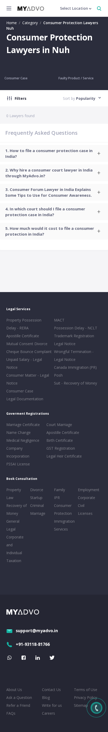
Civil (81, 505)
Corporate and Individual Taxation (15, 548)
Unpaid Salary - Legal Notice (24, 363)
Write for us (52, 705)
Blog (46, 697)
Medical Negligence (22, 440)
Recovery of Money (16, 509)
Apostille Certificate (22, 335)
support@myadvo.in (37, 631)
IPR (57, 497)
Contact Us (51, 689)
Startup (36, 497)
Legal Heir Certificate (64, 456)
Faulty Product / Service (76, 78)
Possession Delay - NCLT (75, 327)
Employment (88, 489)
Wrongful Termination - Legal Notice (74, 355)
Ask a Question (19, 697)
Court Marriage (59, 424)
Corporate (86, 497)
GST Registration (60, 448)
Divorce (36, 489)
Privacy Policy (85, 697)
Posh (58, 375)
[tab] (54, 153)
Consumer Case (16, 78)
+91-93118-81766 (33, 644)
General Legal (12, 525)
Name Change (18, 432)
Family (59, 489)
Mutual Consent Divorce (26, 343)
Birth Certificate (59, 440)
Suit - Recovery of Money (75, 383)
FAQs (10, 713)
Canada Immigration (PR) (75, 367)
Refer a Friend (18, 705)
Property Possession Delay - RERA (23, 324)
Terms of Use (85, 689)
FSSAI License (18, 463)
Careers (48, 713)
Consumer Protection (63, 509)
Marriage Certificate (23, 424)
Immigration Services (64, 525)
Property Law (13, 493)
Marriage (37, 513)
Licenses (85, 513)
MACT (59, 320)
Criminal (37, 505)
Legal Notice (64, 343)
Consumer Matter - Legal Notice (27, 379)
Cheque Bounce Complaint (29, 351)
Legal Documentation (24, 398)
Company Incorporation (17, 452)
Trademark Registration (74, 335)
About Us (14, 689)
